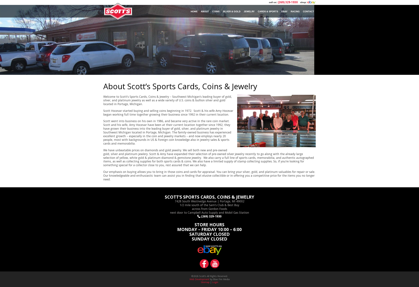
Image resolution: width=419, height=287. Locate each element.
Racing (295, 11)
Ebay (284, 11)
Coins (215, 11)
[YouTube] (214, 266)
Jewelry (249, 11)
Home (194, 11)
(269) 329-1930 (288, 2)
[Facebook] (205, 266)
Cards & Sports (268, 11)
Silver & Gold (231, 11)
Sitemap (205, 282)
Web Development (199, 279)
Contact (308, 11)
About (205, 11)
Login (215, 282)
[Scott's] (118, 19)
